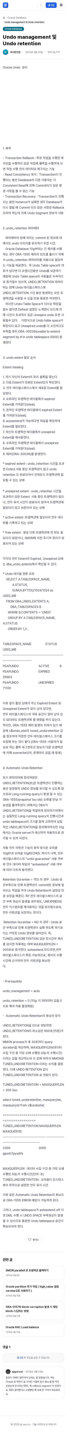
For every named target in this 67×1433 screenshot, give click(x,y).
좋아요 (36, 1239)
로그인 (51, 5)
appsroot (17, 1371)
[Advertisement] (33, 107)
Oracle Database (17, 17)
